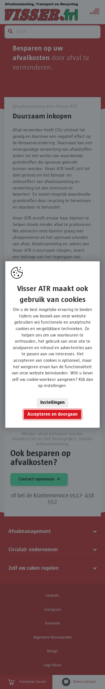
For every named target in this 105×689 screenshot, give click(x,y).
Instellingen (52, 402)
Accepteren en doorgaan (52, 414)
